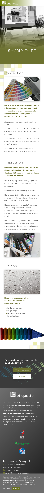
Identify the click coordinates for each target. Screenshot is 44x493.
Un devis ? (22, 377)
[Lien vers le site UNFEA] (22, 451)
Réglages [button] (6, 488)
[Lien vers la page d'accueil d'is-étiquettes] (10, 3)
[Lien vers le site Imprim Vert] (22, 443)
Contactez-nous (22, 370)
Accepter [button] (16, 488)
